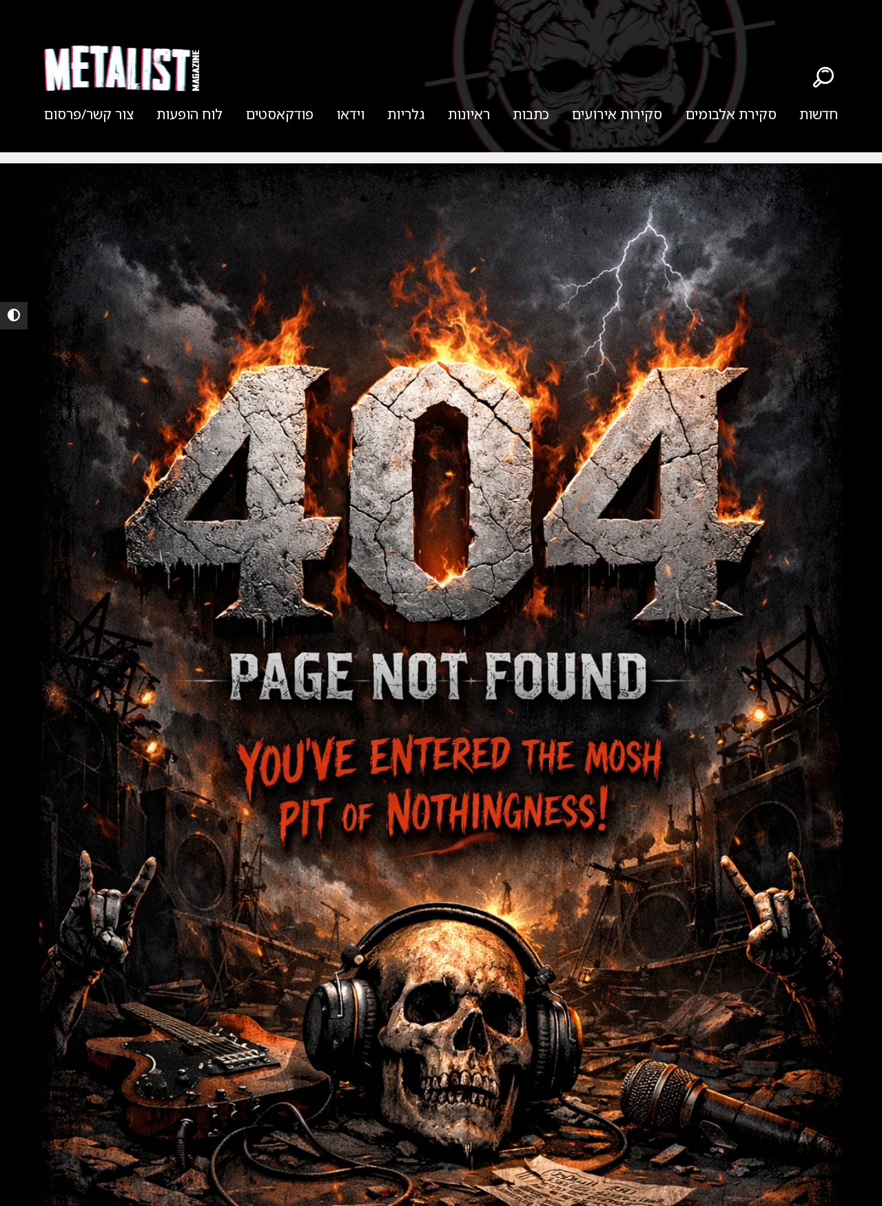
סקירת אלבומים (731, 114)
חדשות (818, 114)
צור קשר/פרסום (89, 114)
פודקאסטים (280, 114)
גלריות (405, 114)
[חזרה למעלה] (847, 1178)
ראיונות (469, 114)
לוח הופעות (189, 114)
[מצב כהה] (14, 315)
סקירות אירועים (617, 114)
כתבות (531, 114)
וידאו (350, 114)
